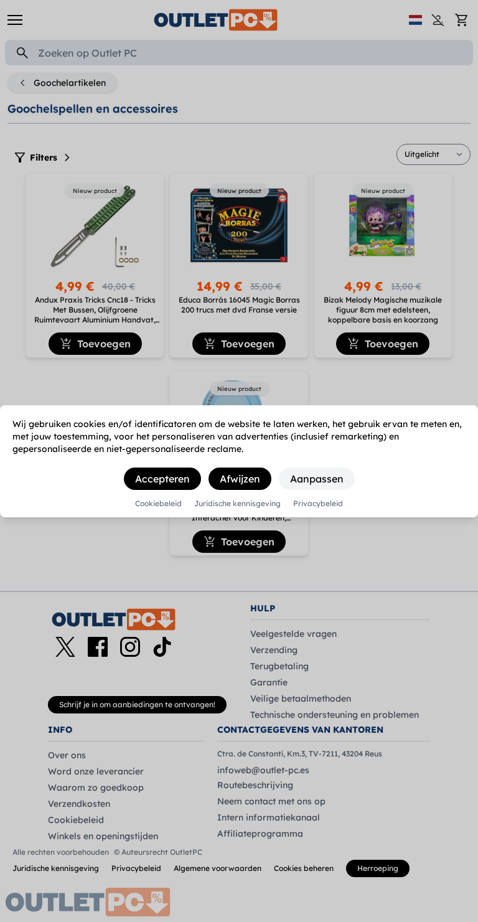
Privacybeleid (318, 503)
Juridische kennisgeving (237, 503)
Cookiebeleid (158, 503)
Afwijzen (240, 479)
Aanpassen (317, 479)
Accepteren (162, 479)
